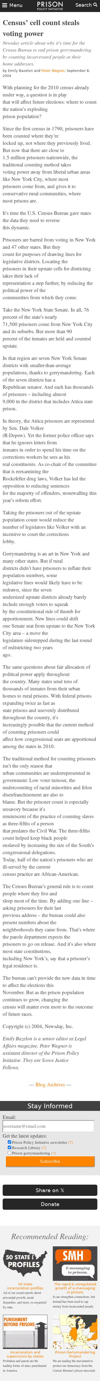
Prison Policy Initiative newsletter (42, 1142)
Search (84, 5)
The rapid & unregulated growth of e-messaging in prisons (75, 1288)
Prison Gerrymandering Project (75, 1354)
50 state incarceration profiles (25, 1286)
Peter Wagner (53, 71)
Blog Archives (50, 1084)
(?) (70, 1142)
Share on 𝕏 (50, 1190)
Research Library (29, 1147)
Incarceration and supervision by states (25, 1354)
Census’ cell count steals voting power (41, 28)
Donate (50, 1204)
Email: (9, 1117)
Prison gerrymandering (34, 1153)
